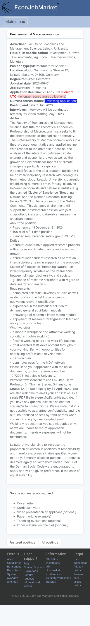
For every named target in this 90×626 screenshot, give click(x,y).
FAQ (26, 563)
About (10, 559)
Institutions (53, 562)
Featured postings (22, 542)
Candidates (14, 562)
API (48, 566)
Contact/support (34, 567)
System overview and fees (13, 578)
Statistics (52, 559)
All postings (50, 542)
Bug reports (31, 571)
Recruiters (13, 570)
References (14, 566)
